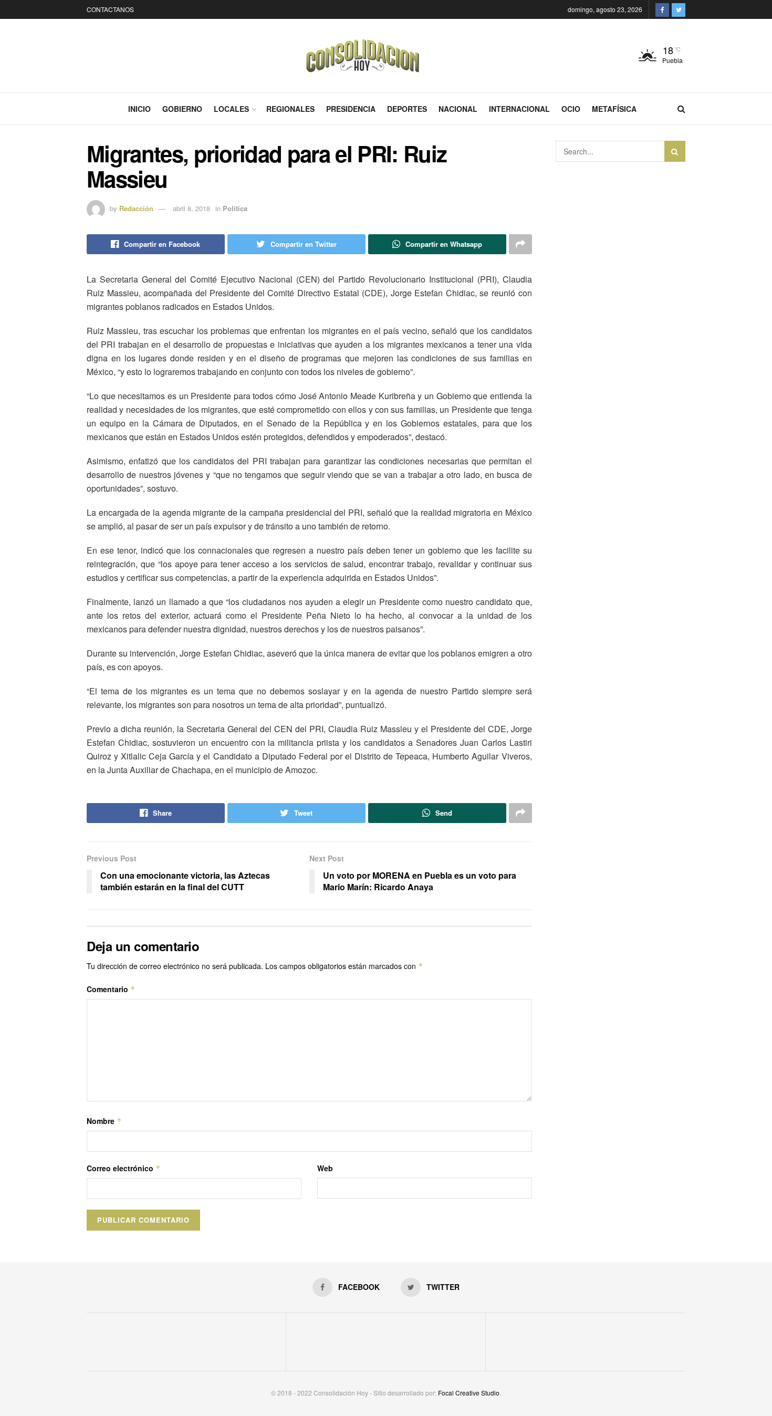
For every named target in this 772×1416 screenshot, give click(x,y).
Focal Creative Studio (468, 1392)
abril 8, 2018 (191, 208)
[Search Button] (674, 151)
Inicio (139, 108)
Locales (231, 108)
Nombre (104, 1121)
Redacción (136, 208)
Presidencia (350, 108)
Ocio (570, 108)
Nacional (458, 108)
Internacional (519, 108)
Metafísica (614, 108)
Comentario (111, 989)
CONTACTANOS (110, 9)
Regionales (290, 108)
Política (235, 208)
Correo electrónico (124, 1168)
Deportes (407, 108)
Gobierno (182, 108)
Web (325, 1168)
